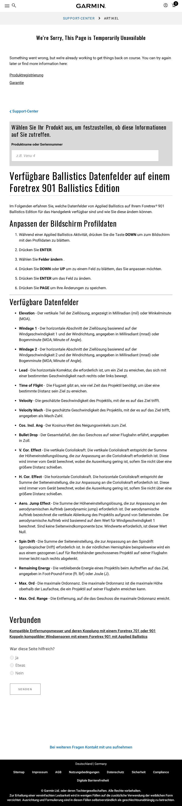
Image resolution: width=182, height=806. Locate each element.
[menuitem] (14, 6)
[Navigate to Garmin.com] (91, 6)
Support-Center (79, 18)
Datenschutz (115, 772)
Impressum (40, 772)
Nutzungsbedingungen (84, 772)
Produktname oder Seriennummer (37, 144)
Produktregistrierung (26, 75)
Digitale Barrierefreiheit (93, 780)
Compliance (161, 772)
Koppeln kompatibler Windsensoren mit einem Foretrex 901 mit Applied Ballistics (78, 636)
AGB (58, 772)
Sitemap (18, 772)
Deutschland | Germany (91, 764)
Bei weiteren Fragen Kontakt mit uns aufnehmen (91, 747)
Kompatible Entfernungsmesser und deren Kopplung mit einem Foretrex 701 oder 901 (82, 631)
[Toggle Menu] (3, 5)
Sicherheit (139, 772)
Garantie (16, 82)
